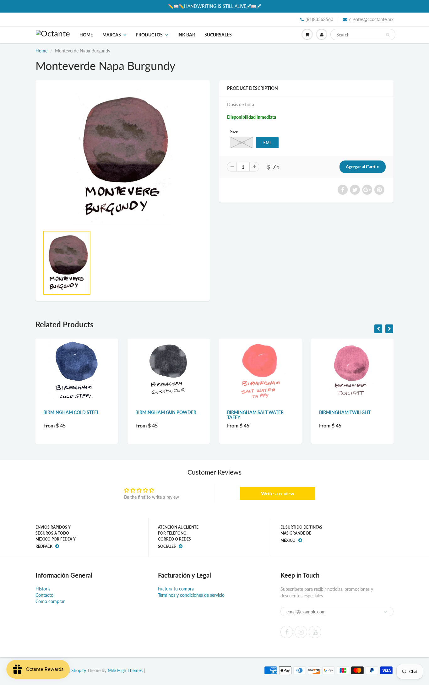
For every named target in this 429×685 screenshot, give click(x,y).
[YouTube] (315, 632)
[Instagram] (301, 632)
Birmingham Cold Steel (71, 412)
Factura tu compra (176, 588)
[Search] (388, 35)
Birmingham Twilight (345, 412)
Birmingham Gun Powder (165, 412)
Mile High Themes (125, 670)
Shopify (78, 670)
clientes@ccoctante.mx (371, 19)
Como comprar (50, 601)
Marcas (111, 34)
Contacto (44, 595)
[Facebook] (286, 632)
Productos (149, 34)
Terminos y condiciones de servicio (191, 595)
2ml (241, 142)
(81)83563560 (319, 19)
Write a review (277, 493)
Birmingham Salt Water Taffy (255, 415)
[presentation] (378, 328)
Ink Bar (186, 34)
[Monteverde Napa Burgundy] (122, 157)
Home (86, 34)
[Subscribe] (385, 612)
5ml (267, 142)
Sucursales (218, 34)
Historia (43, 588)
